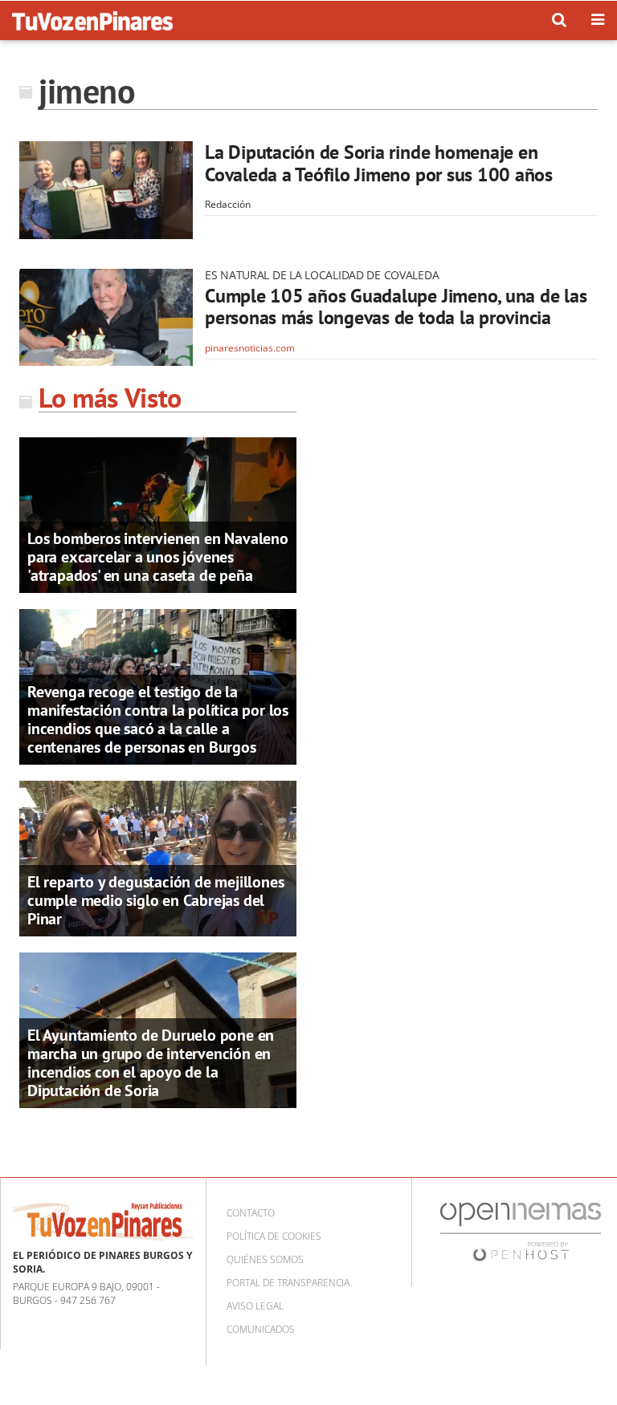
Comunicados (261, 1329)
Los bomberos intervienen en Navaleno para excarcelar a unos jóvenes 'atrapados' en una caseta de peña (157, 557)
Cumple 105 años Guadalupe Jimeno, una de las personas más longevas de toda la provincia (395, 307)
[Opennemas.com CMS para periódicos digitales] (520, 1231)
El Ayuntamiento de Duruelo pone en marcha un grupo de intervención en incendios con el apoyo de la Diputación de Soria (150, 1063)
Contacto (251, 1213)
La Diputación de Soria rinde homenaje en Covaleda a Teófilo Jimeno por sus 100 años (379, 163)
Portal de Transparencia (288, 1282)
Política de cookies (274, 1236)
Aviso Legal (255, 1306)
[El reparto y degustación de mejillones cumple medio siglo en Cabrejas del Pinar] (157, 857)
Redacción (228, 204)
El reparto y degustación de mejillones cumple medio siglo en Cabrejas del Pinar (155, 900)
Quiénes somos (265, 1259)
